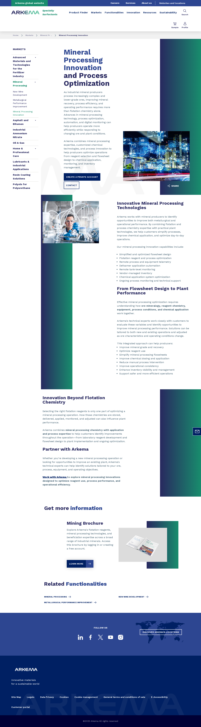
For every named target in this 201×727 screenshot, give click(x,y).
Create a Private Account (82, 177)
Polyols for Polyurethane (21, 186)
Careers (115, 3)
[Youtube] (110, 637)
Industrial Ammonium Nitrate (20, 133)
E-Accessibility (159, 697)
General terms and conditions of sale (124, 697)
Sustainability (168, 12)
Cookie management (86, 697)
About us (147, 3)
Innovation (133, 12)
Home (16, 35)
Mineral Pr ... (46, 35)
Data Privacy (47, 697)
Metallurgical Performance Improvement (20, 103)
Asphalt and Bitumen (20, 122)
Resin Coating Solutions (21, 176)
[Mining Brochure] (116, 545)
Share (175, 186)
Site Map (16, 697)
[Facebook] (90, 637)
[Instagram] (120, 637)
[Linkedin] (80, 637)
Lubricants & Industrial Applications (21, 165)
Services (130, 3)
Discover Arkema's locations (161, 632)
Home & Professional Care (21, 152)
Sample (175, 27)
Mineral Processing (20, 83)
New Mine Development (20, 93)
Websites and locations (172, 3)
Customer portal (20, 707)
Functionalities (114, 12)
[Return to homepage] (25, 13)
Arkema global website (29, 3)
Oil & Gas (18, 142)
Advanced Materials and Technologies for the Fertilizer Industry (22, 67)
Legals (30, 697)
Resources (149, 12)
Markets (96, 12)
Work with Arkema (55, 477)
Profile (185, 27)
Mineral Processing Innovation (23, 113)
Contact (71, 185)
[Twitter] (100, 637)
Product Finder (78, 12)
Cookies (64, 697)
